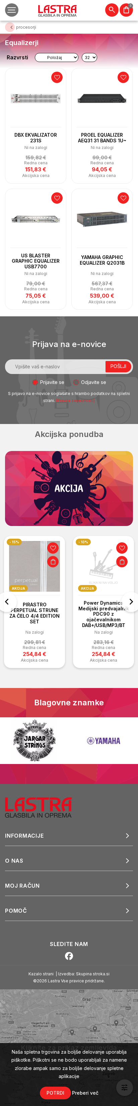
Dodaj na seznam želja (57, 77)
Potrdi (55, 1093)
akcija (18, 588)
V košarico (53, 561)
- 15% (14, 542)
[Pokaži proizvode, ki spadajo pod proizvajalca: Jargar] (34, 740)
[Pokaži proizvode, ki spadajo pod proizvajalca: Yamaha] (103, 740)
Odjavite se (93, 382)
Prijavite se (52, 382)
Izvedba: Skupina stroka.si (84, 973)
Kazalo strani (41, 973)
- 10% (83, 542)
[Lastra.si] (45, 807)
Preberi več (85, 1093)
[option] (34, 602)
